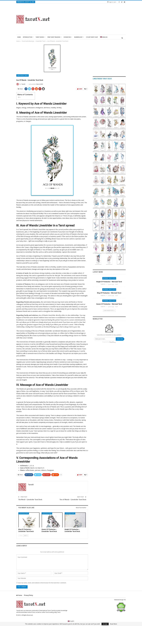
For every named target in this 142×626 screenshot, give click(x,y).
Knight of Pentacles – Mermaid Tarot (109, 282)
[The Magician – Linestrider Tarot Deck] (109, 259)
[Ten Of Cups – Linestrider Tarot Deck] (109, 157)
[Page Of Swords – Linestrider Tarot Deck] (109, 123)
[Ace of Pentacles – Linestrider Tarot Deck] (116, 112)
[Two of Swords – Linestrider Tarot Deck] (102, 145)
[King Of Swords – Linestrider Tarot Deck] (122, 112)
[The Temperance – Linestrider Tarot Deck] (116, 225)
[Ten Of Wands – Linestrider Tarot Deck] (102, 191)
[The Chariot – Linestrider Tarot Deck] (96, 247)
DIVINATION (67, 37)
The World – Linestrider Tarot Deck (30, 499)
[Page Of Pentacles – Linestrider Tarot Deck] (116, 89)
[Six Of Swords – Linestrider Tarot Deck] (109, 134)
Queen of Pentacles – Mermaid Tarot (109, 304)
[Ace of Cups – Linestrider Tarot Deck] (102, 179)
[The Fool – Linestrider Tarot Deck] (120, 259)
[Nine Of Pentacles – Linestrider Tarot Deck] (96, 100)
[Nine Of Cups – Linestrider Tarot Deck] (116, 157)
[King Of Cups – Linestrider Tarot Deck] (116, 145)
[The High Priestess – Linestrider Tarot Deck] (98, 259)
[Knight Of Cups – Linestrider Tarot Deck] (96, 157)
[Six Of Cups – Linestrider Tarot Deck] (102, 168)
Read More (113, 624)
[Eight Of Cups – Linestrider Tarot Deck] (122, 157)
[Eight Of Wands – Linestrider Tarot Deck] (116, 191)
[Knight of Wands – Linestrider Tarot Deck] (122, 179)
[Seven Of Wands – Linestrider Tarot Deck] (122, 191)
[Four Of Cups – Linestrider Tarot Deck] (116, 168)
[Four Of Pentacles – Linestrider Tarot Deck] (96, 112)
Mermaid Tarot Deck (109, 278)
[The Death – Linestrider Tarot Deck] (122, 225)
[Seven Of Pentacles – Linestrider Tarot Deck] (109, 100)
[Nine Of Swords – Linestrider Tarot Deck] (122, 123)
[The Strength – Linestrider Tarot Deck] (122, 236)
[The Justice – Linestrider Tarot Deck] (109, 236)
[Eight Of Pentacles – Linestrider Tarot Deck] (102, 100)
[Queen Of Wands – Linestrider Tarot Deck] (116, 179)
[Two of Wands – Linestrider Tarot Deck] (122, 202)
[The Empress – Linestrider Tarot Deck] (122, 247)
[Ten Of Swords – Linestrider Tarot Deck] (116, 123)
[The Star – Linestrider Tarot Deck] (96, 225)
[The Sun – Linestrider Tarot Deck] (116, 213)
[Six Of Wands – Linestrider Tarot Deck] (96, 202)
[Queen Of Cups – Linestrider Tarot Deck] (122, 145)
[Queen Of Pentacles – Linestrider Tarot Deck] (52, 519)
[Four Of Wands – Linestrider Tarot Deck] (109, 202)
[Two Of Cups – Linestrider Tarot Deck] (96, 179)
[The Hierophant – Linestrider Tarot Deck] (109, 247)
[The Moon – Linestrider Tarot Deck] (122, 213)
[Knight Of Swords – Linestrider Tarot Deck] (102, 123)
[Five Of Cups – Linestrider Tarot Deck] (109, 168)
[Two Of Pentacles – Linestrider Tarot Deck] (109, 112)
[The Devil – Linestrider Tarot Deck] (109, 225)
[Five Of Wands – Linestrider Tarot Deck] (102, 202)
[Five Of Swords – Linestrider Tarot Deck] (116, 134)
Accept (105, 624)
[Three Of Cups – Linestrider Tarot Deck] (122, 168)
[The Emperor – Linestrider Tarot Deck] (116, 247)
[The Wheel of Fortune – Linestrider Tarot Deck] (102, 236)
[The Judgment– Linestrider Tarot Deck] (109, 213)
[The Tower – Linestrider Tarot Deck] (102, 225)
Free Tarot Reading (53, 37)
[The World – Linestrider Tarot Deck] (102, 213)
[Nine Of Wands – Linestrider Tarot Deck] (109, 191)
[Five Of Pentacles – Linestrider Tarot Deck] (122, 100)
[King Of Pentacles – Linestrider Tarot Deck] (29, 519)
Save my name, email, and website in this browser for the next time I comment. (42, 583)
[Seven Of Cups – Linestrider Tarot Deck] (96, 168)
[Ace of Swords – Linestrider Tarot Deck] (109, 145)
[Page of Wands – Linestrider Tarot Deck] (96, 191)
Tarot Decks (40, 37)
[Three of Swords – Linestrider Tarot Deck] (96, 145)
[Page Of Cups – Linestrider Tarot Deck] (102, 157)
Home (19, 37)
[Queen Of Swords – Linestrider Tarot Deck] (96, 123)
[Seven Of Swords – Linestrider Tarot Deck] (102, 134)
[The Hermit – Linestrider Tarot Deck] (116, 236)
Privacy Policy (28, 595)
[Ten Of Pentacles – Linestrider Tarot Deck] (122, 89)
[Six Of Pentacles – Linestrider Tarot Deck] (116, 100)
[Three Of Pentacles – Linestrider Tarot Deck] (102, 112)
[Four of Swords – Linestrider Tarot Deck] (122, 134)
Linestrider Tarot (22, 75)
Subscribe (120, 339)
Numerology (78, 37)
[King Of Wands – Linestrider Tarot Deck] (109, 179)
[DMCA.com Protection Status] (121, 607)
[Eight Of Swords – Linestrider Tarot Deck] (96, 134)
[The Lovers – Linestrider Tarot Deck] (102, 247)
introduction (27, 37)
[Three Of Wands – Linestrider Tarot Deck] (116, 202)
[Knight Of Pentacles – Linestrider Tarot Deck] (75, 519)
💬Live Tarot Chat (92, 37)
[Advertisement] (90, 19)
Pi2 (125, 600)
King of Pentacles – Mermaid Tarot (109, 293)
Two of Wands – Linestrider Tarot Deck (73, 499)
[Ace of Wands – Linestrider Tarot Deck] (96, 213)
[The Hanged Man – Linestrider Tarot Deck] (96, 236)
